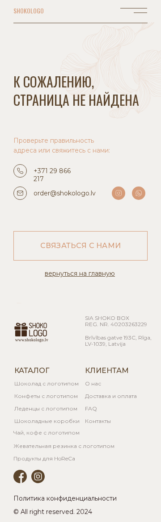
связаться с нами (80, 245)
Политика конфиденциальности (65, 498)
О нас (93, 383)
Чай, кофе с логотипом (46, 432)
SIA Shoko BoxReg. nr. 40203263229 (116, 321)
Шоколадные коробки (47, 421)
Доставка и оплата (111, 396)
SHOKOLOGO (28, 10)
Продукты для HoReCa (44, 458)
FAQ (91, 408)
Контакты (98, 421)
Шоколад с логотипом (46, 383)
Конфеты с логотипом (46, 396)
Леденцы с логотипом (45, 408)
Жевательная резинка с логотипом (63, 446)
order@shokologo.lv (65, 193)
